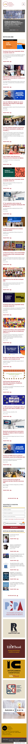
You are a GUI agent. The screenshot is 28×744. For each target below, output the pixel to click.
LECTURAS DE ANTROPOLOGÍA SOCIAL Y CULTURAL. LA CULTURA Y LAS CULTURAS (17, 584)
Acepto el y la (14, 519)
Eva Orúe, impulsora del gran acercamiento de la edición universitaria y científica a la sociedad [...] (13, 129)
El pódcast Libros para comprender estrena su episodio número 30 (13, 305)
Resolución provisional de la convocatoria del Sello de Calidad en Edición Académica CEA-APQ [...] (13, 433)
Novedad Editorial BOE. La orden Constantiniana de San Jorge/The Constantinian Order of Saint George (17, 564)
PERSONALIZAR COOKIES (20, 742)
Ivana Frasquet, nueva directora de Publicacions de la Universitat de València (13, 157)
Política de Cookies (17, 739)
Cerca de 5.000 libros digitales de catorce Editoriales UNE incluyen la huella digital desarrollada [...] (13, 103)
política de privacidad (19, 519)
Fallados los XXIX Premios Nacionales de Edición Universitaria (13, 22)
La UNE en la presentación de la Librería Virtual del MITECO (13, 229)
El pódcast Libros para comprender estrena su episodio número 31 (13, 180)
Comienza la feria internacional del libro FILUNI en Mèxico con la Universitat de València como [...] (17, 555)
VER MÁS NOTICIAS (12, 498)
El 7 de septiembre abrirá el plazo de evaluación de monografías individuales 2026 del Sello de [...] (14, 205)
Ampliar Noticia (6, 61)
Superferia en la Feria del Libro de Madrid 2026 (13, 280)
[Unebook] (14, 657)
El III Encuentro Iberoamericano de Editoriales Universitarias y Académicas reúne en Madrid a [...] (12, 383)
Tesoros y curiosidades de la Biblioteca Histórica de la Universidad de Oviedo (15, 546)
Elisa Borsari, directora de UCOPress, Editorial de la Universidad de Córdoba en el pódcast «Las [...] (14, 78)
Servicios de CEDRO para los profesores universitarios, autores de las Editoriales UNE (14, 456)
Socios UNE (16, 740)
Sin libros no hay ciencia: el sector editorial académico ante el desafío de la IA (13, 358)
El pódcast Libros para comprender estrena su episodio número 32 (13, 52)
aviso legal (11, 519)
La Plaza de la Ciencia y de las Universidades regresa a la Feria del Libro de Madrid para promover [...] (14, 331)
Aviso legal (11, 739)
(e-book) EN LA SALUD (14, 534)
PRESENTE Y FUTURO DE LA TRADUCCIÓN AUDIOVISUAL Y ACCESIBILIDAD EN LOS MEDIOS (16, 574)
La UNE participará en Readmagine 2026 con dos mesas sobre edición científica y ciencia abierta (14, 408)
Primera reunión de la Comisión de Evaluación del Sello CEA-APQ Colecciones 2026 (13, 481)
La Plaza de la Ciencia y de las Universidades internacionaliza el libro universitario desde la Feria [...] (14, 254)
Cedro (18, 741)
